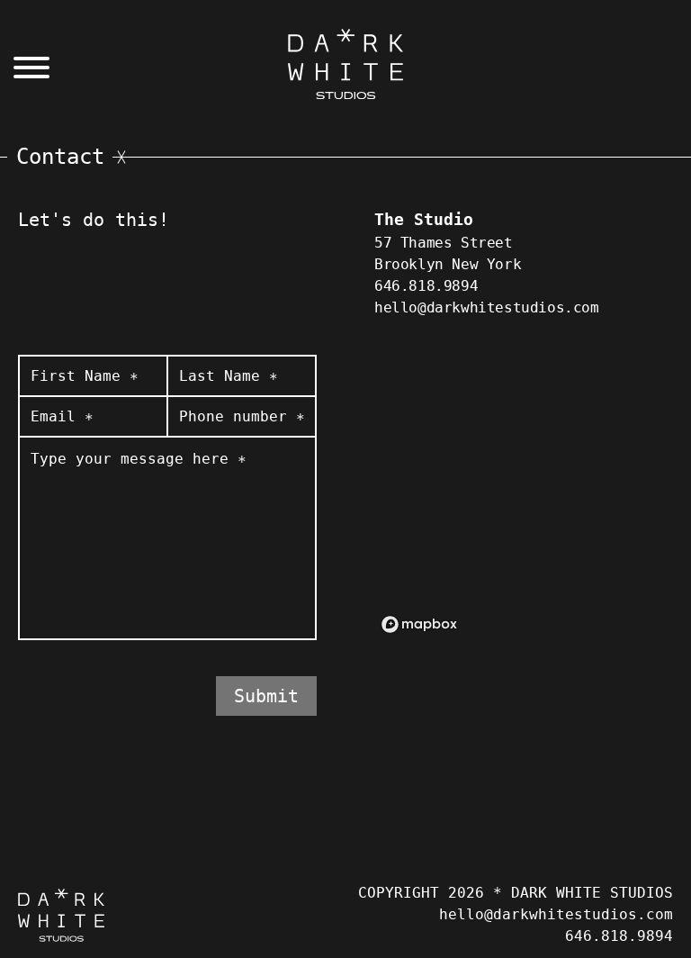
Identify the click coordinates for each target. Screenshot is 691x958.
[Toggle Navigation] (29, 70)
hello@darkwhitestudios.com (486, 307)
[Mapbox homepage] (419, 624)
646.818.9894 (426, 285)
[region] (523, 497)
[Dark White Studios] (345, 64)
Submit (266, 696)
